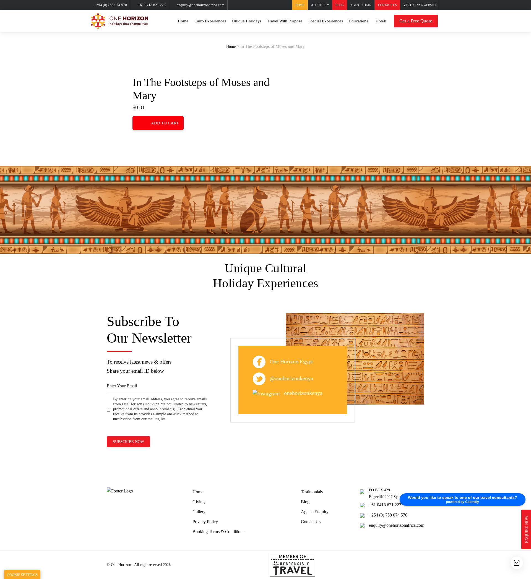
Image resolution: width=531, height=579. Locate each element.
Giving (198, 501)
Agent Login (360, 5)
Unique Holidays (246, 21)
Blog (339, 5)
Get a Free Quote (415, 21)
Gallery (198, 511)
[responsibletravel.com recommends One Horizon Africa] (292, 564)
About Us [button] (318, 5)
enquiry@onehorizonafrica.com (200, 5)
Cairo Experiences (210, 21)
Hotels (381, 21)
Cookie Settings (22, 575)
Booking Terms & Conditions (218, 531)
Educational (359, 21)
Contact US (387, 5)
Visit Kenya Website (420, 5)
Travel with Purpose (284, 21)
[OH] (119, 21)
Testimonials (312, 491)
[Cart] (517, 563)
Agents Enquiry (315, 511)
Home (299, 5)
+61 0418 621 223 (152, 5)
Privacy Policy (205, 521)
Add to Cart (165, 123)
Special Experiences (325, 21)
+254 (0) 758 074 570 (110, 5)
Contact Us (311, 521)
